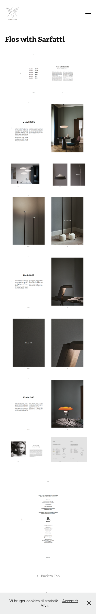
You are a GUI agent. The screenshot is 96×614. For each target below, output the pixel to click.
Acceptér (70, 600)
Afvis (45, 605)
